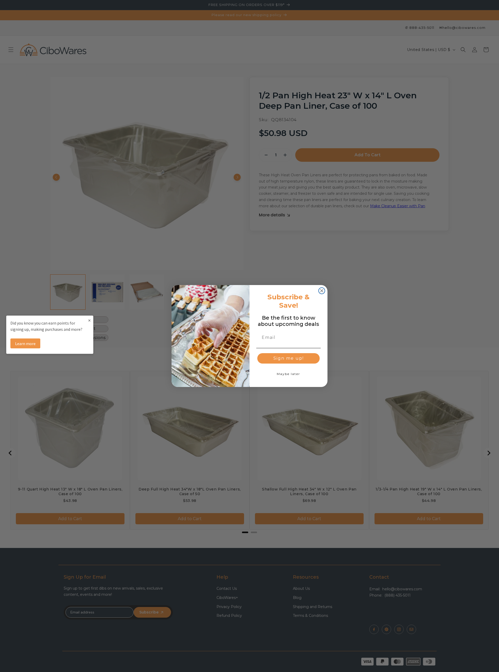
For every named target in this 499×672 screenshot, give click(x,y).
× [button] (89, 320)
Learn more (25, 343)
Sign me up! (288, 358)
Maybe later (288, 374)
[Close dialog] (322, 291)
